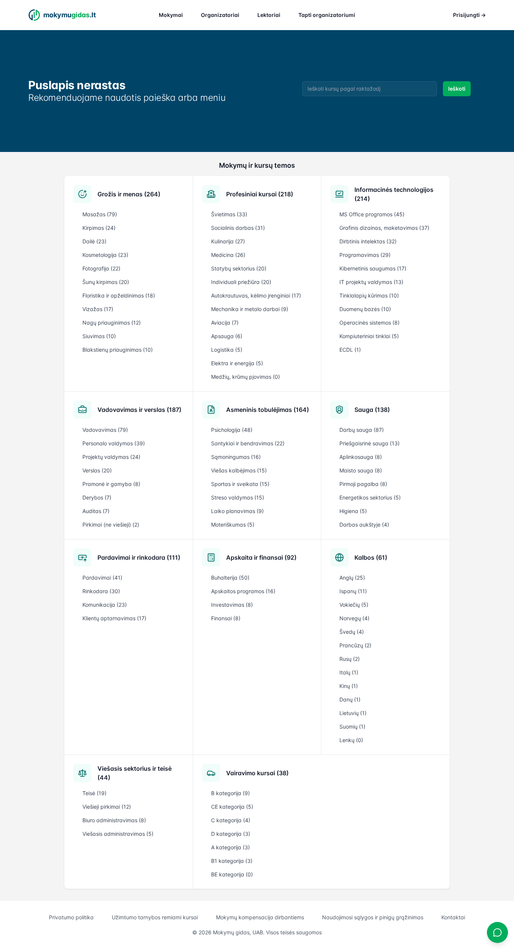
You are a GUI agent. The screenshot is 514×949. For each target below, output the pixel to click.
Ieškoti (456, 88)
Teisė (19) (94, 793)
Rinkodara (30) (101, 591)
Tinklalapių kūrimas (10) (369, 295)
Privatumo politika (71, 917)
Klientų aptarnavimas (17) (114, 618)
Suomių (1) (352, 726)
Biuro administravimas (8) (114, 820)
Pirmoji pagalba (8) (363, 484)
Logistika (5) (226, 349)
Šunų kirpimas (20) (105, 282)
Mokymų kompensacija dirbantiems (260, 917)
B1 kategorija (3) (231, 861)
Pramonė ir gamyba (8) (111, 484)
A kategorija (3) (230, 847)
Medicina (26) (228, 255)
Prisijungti (469, 15)
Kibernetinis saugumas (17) (372, 268)
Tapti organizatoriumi (326, 15)
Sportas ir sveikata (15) (240, 484)
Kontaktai (453, 917)
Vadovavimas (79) (105, 430)
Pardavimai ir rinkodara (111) (138, 557)
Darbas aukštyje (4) (364, 524)
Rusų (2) (349, 659)
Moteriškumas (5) (232, 524)
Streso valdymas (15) (237, 497)
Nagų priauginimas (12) (111, 322)
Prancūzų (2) (355, 645)
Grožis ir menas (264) (128, 194)
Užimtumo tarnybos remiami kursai (155, 917)
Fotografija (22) (101, 268)
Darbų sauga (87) (361, 430)
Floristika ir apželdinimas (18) (118, 295)
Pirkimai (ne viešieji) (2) (110, 524)
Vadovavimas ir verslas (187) (139, 409)
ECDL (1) (350, 349)
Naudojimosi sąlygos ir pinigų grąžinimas (372, 917)
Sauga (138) (372, 409)
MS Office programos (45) (372, 214)
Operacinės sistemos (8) (369, 322)
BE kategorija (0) (232, 874)
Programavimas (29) (365, 255)
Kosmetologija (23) (105, 255)
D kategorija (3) (230, 834)
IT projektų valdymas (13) (371, 282)
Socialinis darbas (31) (238, 228)
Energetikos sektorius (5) (370, 497)
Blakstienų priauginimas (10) (117, 349)
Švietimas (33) (229, 214)
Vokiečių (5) (353, 604)
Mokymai (171, 15)
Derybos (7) (96, 497)
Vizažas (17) (97, 309)
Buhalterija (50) (230, 577)
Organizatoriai (220, 15)
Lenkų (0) (351, 740)
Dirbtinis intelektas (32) (368, 241)
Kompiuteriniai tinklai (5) (369, 336)
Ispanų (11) (353, 591)
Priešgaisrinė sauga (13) (369, 443)
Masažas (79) (99, 214)
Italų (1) (348, 672)
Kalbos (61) (370, 557)
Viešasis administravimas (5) (118, 834)
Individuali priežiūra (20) (241, 282)
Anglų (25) (352, 577)
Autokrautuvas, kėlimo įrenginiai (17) (256, 295)
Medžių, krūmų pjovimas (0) (245, 377)
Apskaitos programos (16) (243, 591)
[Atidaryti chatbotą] (497, 932)
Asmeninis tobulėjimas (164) (267, 409)
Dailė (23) (94, 241)
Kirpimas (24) (99, 228)
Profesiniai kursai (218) (259, 194)
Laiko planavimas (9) (237, 511)
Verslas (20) (97, 470)
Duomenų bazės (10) (365, 309)
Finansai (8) (225, 618)
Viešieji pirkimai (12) (106, 806)
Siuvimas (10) (99, 336)
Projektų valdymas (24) (111, 457)
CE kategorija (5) (232, 806)
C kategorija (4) (230, 820)
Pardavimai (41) (102, 577)
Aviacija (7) (225, 322)
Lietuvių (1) (352, 713)
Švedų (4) (351, 632)
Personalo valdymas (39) (113, 443)
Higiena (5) (353, 511)
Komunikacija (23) (104, 604)
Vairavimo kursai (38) (257, 773)
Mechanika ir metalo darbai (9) (249, 309)
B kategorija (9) (230, 793)
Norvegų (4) (354, 618)
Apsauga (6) (226, 336)
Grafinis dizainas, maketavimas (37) (384, 228)
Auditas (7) (95, 511)
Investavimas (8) (232, 604)
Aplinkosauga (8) (360, 457)
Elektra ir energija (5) (237, 363)
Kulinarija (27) (228, 241)
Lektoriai (268, 15)
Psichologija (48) (231, 430)
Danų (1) (349, 699)
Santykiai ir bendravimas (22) (247, 443)
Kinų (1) (348, 686)
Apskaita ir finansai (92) (261, 557)
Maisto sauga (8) (360, 470)
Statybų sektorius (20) (238, 268)
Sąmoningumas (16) (236, 457)
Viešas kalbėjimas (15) (239, 470)
